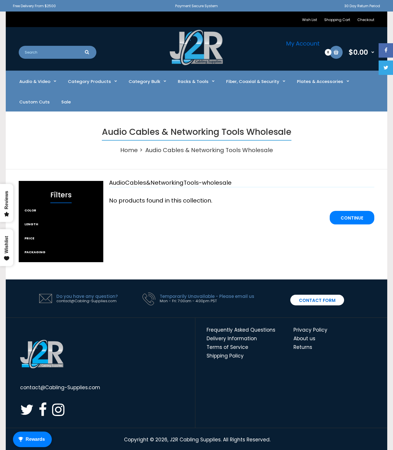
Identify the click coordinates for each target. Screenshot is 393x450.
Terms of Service (227, 347)
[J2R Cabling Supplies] (196, 64)
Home (129, 150)
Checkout (365, 19)
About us (304, 338)
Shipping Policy (225, 355)
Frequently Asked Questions (241, 329)
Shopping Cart (337, 19)
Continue (352, 218)
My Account (303, 43)
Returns (302, 347)
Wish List (309, 19)
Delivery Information (232, 338)
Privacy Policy (310, 329)
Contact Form (317, 300)
